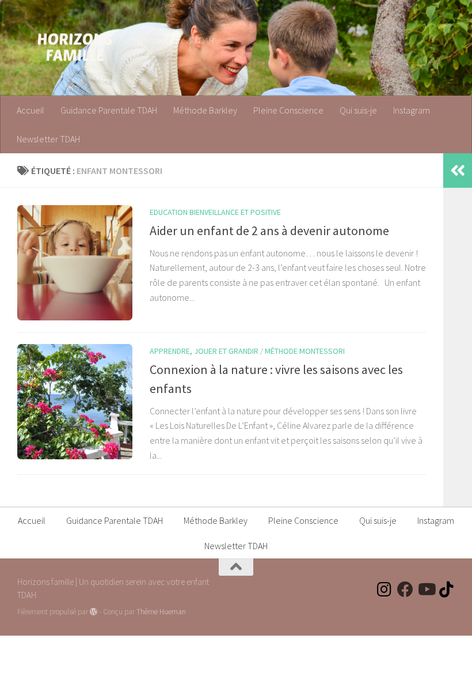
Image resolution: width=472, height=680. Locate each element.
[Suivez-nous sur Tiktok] (447, 589)
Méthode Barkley (205, 110)
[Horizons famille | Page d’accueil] (74, 46)
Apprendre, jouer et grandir (204, 351)
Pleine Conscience (288, 110)
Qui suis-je (358, 110)
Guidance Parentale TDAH (108, 110)
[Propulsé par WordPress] (93, 611)
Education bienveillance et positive (215, 212)
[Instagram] (384, 589)
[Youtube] (426, 589)
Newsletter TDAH (48, 139)
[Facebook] (405, 589)
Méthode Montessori (305, 351)
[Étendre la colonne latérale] (457, 170)
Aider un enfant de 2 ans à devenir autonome (269, 230)
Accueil (30, 110)
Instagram (411, 110)
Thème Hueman (161, 612)
